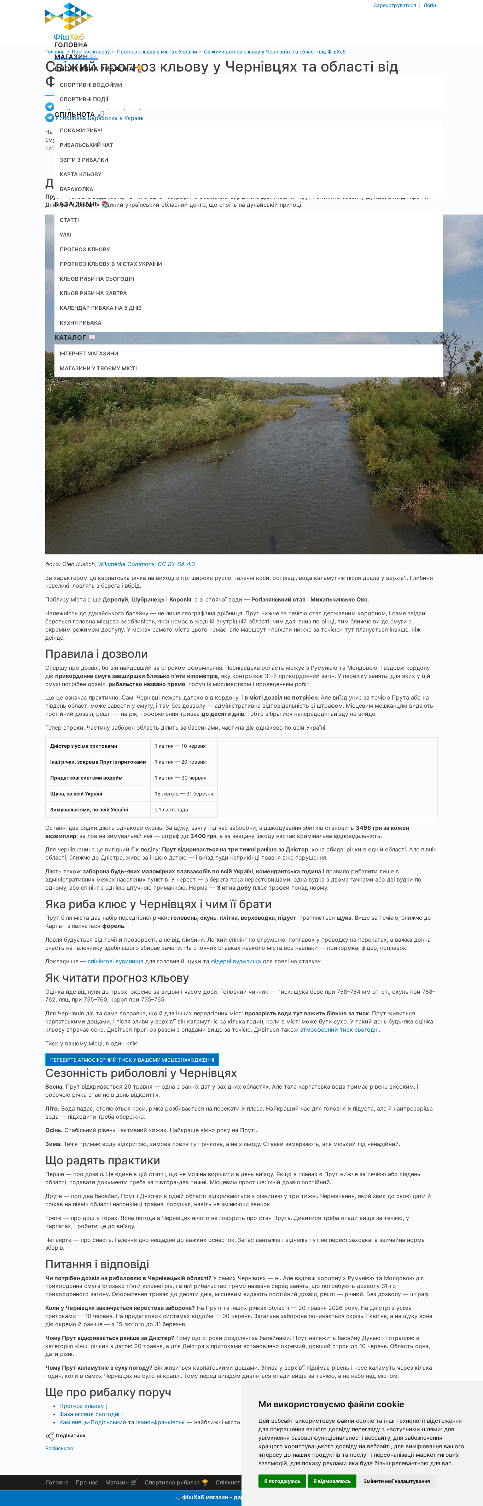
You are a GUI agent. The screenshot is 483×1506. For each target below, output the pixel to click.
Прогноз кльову (85, 249)
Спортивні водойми (91, 84)
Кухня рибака (80, 322)
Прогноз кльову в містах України (111, 264)
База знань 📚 (81, 204)
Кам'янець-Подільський (92, 1422)
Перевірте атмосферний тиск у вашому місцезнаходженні (132, 1060)
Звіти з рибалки (84, 159)
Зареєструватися (396, 5)
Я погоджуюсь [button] (282, 1481)
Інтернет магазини (89, 353)
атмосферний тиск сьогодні (339, 1029)
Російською (59, 1448)
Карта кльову (80, 174)
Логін (429, 5)
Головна (71, 45)
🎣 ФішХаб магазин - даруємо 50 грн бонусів (237, 1497)
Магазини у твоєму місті (98, 368)
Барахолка (76, 189)
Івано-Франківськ (160, 1422)
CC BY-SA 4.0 (176, 563)
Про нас (87, 1482)
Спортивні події (84, 99)
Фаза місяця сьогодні (89, 1413)
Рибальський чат (86, 145)
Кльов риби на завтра (93, 293)
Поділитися (70, 1435)
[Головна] (69, 19)
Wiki (65, 234)
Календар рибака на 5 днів (101, 307)
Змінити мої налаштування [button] (396, 1481)
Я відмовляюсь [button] (332, 1481)
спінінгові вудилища (116, 961)
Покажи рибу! (81, 130)
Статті (69, 220)
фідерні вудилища (236, 961)
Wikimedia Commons (126, 563)
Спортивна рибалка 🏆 (99, 69)
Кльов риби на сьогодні (97, 278)
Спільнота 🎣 (79, 114)
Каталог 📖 (75, 337)
